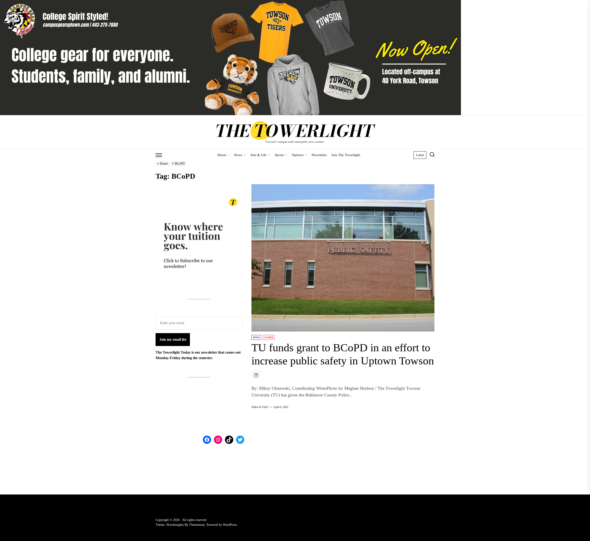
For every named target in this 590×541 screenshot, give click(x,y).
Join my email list (172, 339)
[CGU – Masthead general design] (230, 3)
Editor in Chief (259, 407)
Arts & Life (258, 155)
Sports (279, 155)
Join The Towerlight (345, 155)
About (221, 155)
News (238, 155)
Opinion (298, 155)
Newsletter (319, 155)
